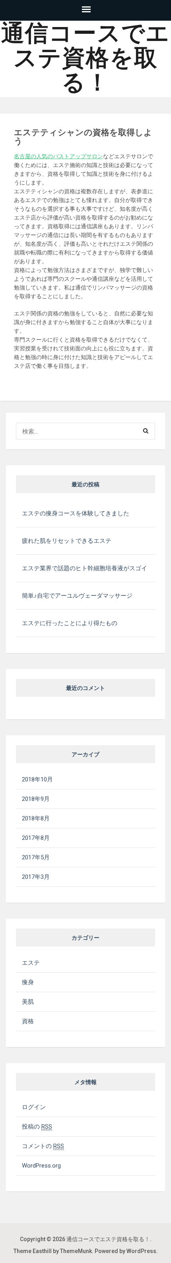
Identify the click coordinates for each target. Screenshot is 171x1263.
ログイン (34, 1107)
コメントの (43, 1146)
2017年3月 (36, 876)
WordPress (141, 1251)
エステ (31, 962)
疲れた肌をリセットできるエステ (66, 540)
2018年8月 (36, 818)
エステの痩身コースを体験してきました (75, 513)
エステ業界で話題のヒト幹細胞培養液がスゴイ (84, 568)
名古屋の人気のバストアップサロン (58, 156)
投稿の (37, 1126)
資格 (28, 1021)
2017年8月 (36, 837)
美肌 (28, 1001)
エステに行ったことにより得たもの (69, 623)
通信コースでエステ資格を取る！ (85, 57)
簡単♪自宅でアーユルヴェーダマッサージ (77, 595)
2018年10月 (37, 779)
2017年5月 (36, 857)
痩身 (28, 982)
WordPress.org (41, 1165)
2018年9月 (36, 798)
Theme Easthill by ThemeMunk (53, 1251)
